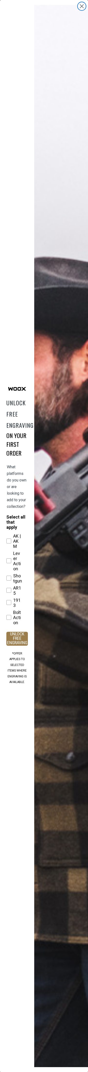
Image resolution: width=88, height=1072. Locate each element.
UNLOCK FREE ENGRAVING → (17, 639)
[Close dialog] (81, 6)
